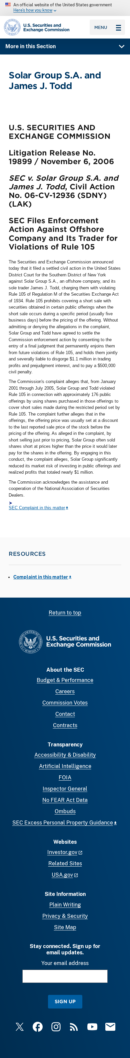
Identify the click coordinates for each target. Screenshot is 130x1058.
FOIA (65, 777)
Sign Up (65, 1001)
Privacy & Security (65, 916)
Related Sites (65, 863)
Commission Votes (65, 703)
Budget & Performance (65, 680)
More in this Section (30, 46)
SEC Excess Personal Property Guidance (62, 822)
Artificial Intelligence (65, 766)
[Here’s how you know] (65, 8)
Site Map (65, 927)
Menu (100, 27)
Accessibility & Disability (65, 755)
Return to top (65, 613)
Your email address (65, 963)
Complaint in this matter (40, 577)
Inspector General (65, 789)
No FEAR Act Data (65, 800)
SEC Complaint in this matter (37, 507)
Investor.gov (62, 852)
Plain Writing (65, 905)
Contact (65, 714)
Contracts (65, 725)
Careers (65, 691)
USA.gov (62, 875)
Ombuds (65, 811)
